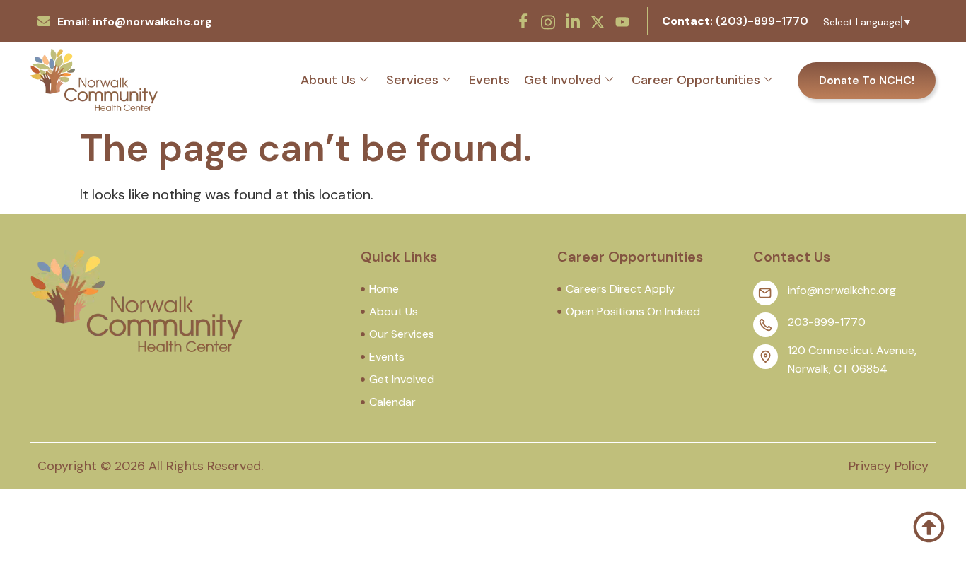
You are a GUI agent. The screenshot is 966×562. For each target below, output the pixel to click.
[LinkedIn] (573, 21)
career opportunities (696, 79)
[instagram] (548, 20)
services (412, 79)
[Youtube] (622, 20)
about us (328, 79)
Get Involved (562, 79)
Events (489, 79)
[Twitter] (597, 20)
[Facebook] (523, 21)
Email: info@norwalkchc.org (134, 21)
